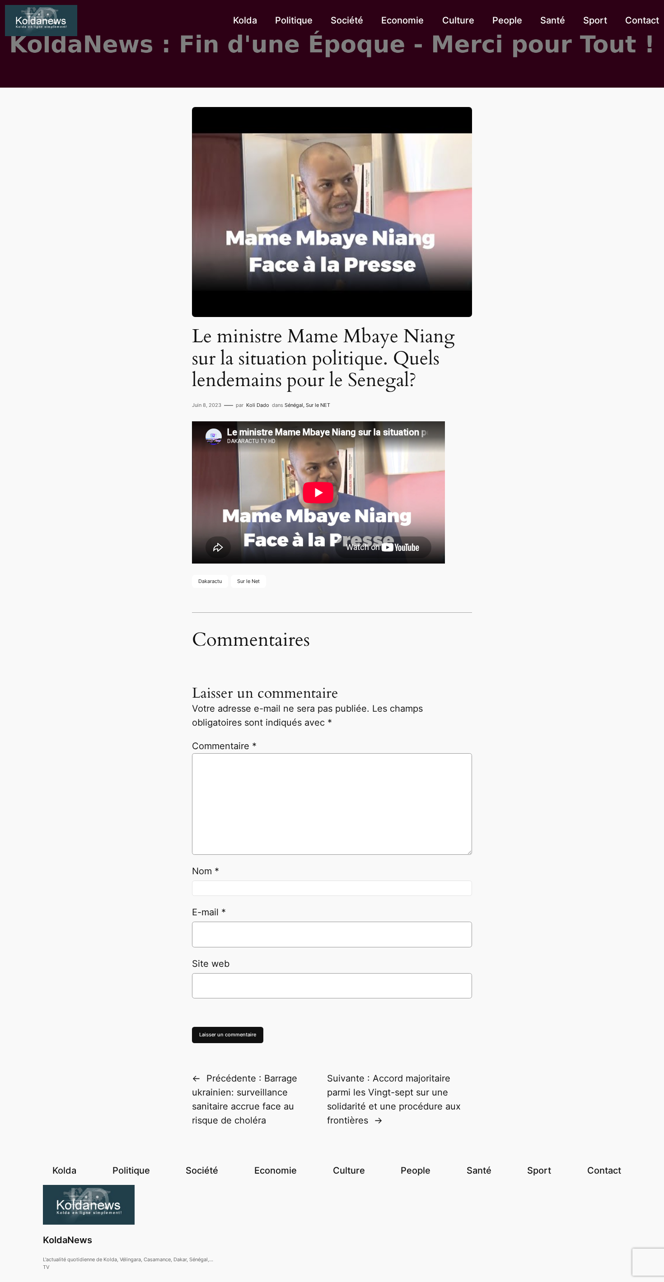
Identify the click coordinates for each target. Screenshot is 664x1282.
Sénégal (294, 405)
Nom (205, 871)
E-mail (209, 912)
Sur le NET (318, 405)
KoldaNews (67, 1240)
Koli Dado (257, 405)
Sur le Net (248, 581)
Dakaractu (210, 581)
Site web (210, 963)
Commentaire (224, 746)
